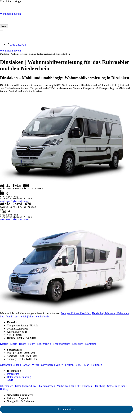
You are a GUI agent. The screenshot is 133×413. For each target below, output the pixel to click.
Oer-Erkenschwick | (17, 316)
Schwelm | (113, 385)
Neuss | (32, 343)
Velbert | (60, 364)
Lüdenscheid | (45, 343)
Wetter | (36, 364)
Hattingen (96, 364)
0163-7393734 (18, 44)
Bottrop (4, 389)
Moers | (14, 343)
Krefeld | (5, 343)
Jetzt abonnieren (66, 409)
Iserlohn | (86, 313)
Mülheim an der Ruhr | (69, 385)
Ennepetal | (88, 385)
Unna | (123, 385)
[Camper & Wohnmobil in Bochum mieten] (66, 7)
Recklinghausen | (62, 343)
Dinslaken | (78, 343)
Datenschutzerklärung (19, 377)
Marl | (87, 364)
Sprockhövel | (31, 385)
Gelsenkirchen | (48, 385)
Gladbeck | (6, 364)
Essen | (19, 385)
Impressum (13, 373)
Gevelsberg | (48, 364)
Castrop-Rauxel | (74, 364)
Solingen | (66, 313)
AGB (10, 380)
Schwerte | (111, 313)
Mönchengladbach (38, 316)
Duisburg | (101, 385)
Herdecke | (98, 313)
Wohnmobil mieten (10, 13)
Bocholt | (26, 364)
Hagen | (23, 343)
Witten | (16, 364)
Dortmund (90, 343)
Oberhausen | (7, 385)
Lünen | (76, 313)
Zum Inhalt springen (11, 1)
